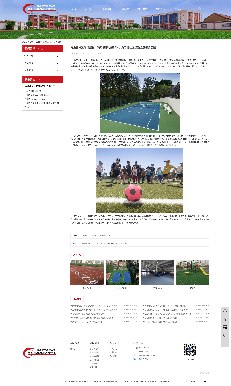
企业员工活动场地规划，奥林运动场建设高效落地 (92, 318)
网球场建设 (94, 352)
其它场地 (93, 364)
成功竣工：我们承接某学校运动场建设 (88, 322)
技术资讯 (28, 70)
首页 (74, 9)
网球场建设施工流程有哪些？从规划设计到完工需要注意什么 (97, 306)
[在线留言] (225, 335)
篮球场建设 (94, 360)
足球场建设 (94, 356)
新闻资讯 (160, 9)
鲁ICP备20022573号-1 (113, 382)
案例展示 (125, 9)
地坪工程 (93, 367)
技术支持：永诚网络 (141, 359)
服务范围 (107, 9)
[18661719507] (225, 319)
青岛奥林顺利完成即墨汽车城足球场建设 (161, 318)
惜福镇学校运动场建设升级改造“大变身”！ (162, 322)
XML (207, 373)
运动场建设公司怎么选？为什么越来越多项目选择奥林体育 (103, 244)
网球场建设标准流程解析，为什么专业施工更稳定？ (165, 306)
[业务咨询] (225, 311)
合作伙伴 (142, 9)
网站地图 (201, 373)
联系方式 (178, 9)
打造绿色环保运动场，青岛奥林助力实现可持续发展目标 (167, 314)
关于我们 (89, 9)
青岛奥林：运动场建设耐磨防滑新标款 (95, 236)
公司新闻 (57, 42)
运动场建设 (94, 349)
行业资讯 (28, 63)
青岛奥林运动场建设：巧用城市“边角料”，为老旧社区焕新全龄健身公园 (174, 310)
